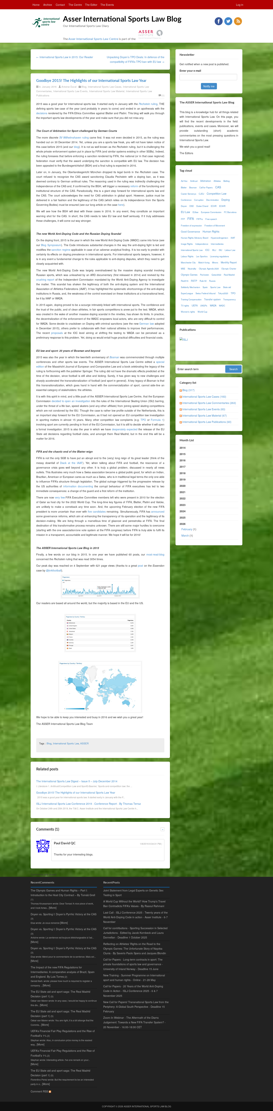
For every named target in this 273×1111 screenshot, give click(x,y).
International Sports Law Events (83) (203, 409)
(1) (163, 95)
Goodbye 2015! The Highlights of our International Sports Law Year (91, 81)
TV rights (185, 305)
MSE (183, 268)
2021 (183, 492)
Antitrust (194, 180)
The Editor (91, 5)
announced (157, 511)
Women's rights (188, 311)
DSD (191, 205)
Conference (186, 199)
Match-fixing (203, 262)
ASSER (84, 743)
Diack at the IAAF (71, 463)
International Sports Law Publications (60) (206, 422)
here (121, 205)
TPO (143, 420)
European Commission (211, 212)
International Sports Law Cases (104, 86)
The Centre (75, 5)
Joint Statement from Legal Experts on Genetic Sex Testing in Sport (133, 893)
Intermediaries (217, 243)
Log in (239, 5)
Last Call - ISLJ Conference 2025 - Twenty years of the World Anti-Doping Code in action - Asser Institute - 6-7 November (135, 917)
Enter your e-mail (190, 70)
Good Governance (190, 231)
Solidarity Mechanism (190, 287)
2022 (183, 498)
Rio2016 (184, 280)
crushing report (45, 279)
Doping (225, 200)
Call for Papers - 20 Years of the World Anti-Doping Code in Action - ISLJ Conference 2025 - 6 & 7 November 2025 (133, 990)
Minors (215, 262)
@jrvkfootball (53, 570)
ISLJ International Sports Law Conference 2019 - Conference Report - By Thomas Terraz (88, 803)
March (185, 535)
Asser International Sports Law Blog (122, 19)
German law (146, 323)
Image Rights (187, 243)
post (140, 565)
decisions (41, 113)
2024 (183, 511)
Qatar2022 (216, 274)
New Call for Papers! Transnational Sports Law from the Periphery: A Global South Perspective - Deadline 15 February (136, 1006)
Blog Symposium (51, 245)
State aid (227, 287)
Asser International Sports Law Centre (93, 39)
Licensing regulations (219, 256)
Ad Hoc (184, 180)
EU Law (185, 212)
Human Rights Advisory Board (194, 237)
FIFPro (199, 218)
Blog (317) (188, 390)
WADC (222, 305)
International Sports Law (66, 743)
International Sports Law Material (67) (204, 415)
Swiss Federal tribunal (205, 293)
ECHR (214, 205)
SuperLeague (187, 293)
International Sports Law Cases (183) (204, 396)
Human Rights (211, 231)
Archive (47, 5)
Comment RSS (40, 1091)
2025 (183, 517)
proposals (57, 333)
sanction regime (60, 249)
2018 (183, 473)
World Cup (202, 311)
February (186, 529)
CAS (218, 187)
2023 (183, 505)
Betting (226, 180)
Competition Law (216, 193)
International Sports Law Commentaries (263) (209, 403)
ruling (148, 104)
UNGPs (203, 305)
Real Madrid (229, 274)
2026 (188, 529)
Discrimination (212, 199)
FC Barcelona (230, 212)
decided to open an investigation (71, 401)
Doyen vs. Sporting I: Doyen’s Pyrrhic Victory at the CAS (63, 914)
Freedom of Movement (214, 225)
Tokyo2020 (223, 293)
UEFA (195, 305)
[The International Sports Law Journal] (184, 339)
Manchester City (188, 262)
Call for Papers (206, 187)
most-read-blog (155, 554)
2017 (183, 466)
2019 (183, 479)
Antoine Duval (69, 86)
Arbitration (205, 181)
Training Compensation (191, 299)
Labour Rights (187, 256)
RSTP (194, 280)
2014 (183, 447)
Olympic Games (189, 274)
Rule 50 (203, 280)
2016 (183, 460)
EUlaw (195, 212)
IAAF (233, 237)
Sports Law (215, 287)
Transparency (229, 299)
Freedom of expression (191, 225)
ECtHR (222, 205)
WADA (213, 305)
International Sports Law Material (106, 91)
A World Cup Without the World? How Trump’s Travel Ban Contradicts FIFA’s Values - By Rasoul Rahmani (134, 903)
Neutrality (192, 268)
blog (76, 147)
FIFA (190, 218)
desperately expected (124, 429)
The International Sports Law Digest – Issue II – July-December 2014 (76, 781)
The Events (107, 5)
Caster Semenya (188, 193)
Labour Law (230, 249)
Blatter (184, 187)
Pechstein (204, 274)
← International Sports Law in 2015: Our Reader (64, 57)
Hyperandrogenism (219, 237)
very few (60, 497)
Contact (60, 5)
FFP (183, 218)
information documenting (78, 486)
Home (36, 5)
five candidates (97, 511)
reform (134, 186)
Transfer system (212, 299)
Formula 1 (157, 420)
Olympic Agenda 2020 (209, 268)
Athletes (217, 180)
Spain (205, 287)
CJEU (201, 193)
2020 (183, 486)
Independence (201, 243)
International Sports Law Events (70, 91)
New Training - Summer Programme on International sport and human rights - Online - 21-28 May (134, 977)
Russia (212, 280)
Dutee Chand (202, 205)
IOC (207, 250)
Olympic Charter (228, 268)
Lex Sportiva (201, 256)
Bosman (193, 187)
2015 (183, 454)
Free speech (211, 218)
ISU (220, 249)
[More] (52, 907)
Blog (84, 86)
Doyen (184, 205)
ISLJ (214, 249)
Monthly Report (229, 262)
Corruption (199, 199)
